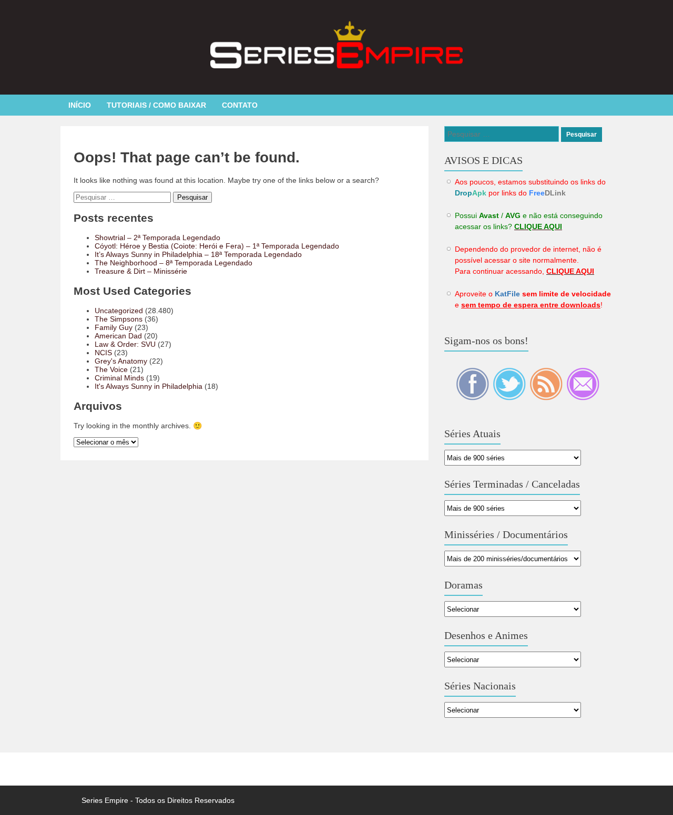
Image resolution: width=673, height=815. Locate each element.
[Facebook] (473, 398)
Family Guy (113, 327)
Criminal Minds (119, 378)
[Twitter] (510, 398)
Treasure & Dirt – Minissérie (141, 271)
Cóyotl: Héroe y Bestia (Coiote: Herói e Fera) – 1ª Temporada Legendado (217, 246)
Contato (240, 105)
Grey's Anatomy (121, 361)
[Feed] (546, 398)
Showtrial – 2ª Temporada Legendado (157, 237)
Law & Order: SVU (125, 344)
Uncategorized (119, 310)
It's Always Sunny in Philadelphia (148, 386)
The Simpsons (118, 319)
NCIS (103, 352)
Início (79, 105)
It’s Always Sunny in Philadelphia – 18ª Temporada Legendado (198, 254)
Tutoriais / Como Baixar (156, 105)
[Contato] (582, 398)
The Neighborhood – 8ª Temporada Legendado (173, 263)
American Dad (118, 336)
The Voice (111, 369)
